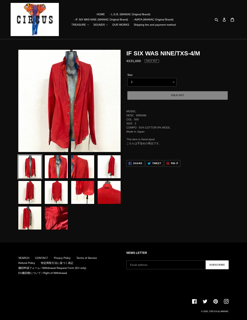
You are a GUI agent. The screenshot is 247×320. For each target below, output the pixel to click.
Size (130, 74)
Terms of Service (86, 257)
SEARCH (23, 257)
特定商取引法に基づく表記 (57, 262)
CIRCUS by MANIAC (219, 311)
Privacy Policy (62, 257)
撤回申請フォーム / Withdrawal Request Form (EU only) (52, 267)
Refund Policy (26, 262)
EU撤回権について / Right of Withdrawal (42, 272)
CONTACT (41, 257)
